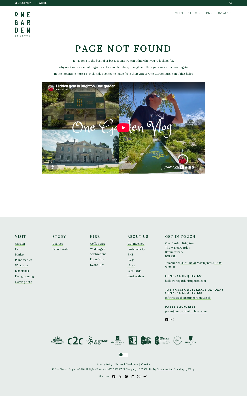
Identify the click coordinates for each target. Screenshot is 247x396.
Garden (20, 243)
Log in (42, 2)
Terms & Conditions (127, 364)
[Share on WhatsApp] (139, 376)
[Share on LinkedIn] (132, 376)
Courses (57, 243)
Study (193, 13)
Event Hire (97, 265)
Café (18, 249)
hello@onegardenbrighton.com (185, 280)
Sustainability (136, 249)
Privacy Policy (104, 364)
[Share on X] (120, 376)
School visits (60, 249)
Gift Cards (134, 270)
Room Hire (97, 259)
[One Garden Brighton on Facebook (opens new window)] (166, 319)
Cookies (145, 364)
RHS (130, 254)
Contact (221, 13)
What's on (21, 265)
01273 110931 (188, 263)
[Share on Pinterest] (126, 376)
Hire (206, 13)
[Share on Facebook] (114, 376)
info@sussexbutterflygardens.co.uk (187, 297)
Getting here (23, 282)
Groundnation (165, 369)
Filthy (191, 369)
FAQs (131, 260)
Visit (179, 13)
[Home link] (22, 21)
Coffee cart (97, 243)
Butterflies (22, 270)
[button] (123, 355)
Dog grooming (24, 276)
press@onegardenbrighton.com (186, 311)
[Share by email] (145, 376)
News (131, 265)
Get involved (136, 243)
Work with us (136, 276)
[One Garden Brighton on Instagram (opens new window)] (172, 319)
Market (19, 254)
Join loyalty (24, 2)
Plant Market (23, 260)
